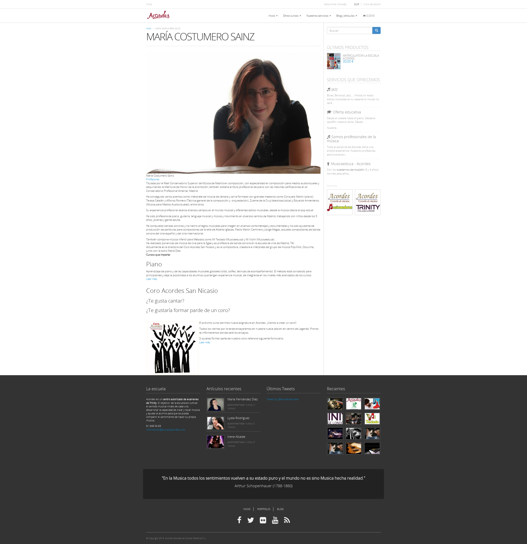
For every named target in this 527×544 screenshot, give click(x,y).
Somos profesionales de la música (351, 138)
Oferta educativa (347, 111)
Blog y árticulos (345, 15)
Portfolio (263, 509)
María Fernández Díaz (242, 399)
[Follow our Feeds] (287, 520)
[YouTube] (275, 520)
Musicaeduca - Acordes (351, 163)
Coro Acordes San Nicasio (182, 290)
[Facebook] (239, 520)
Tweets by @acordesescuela (282, 399)
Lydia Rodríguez (238, 418)
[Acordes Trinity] (368, 202)
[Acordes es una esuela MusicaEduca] (340, 202)
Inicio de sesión (372, 4)
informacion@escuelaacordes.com (165, 429)
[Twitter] (250, 520)
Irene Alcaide (236, 437)
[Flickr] (263, 520)
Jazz (334, 89)
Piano (154, 264)
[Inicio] (159, 15)
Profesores (152, 179)
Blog (280, 509)
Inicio (149, 4)
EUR (356, 4)
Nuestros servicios (318, 15)
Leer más (151, 279)
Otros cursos (291, 15)
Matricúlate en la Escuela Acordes (361, 57)
